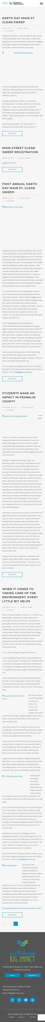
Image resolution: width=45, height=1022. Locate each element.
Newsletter (33, 975)
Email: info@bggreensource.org (12, 993)
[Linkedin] (32, 1000)
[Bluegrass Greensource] (12, 3)
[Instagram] (19, 1000)
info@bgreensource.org (27, 859)
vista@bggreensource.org (22, 372)
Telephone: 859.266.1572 (10, 990)
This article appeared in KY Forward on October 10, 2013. (21, 908)
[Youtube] (25, 1000)
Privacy (22, 1017)
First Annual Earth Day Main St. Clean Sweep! (19, 188)
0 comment (9, 31)
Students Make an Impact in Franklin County (19, 397)
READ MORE (12, 133)
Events (12, 975)
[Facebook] (12, 1000)
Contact (32, 1017)
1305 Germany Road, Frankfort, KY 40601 (16, 987)
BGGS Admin (23, 28)
